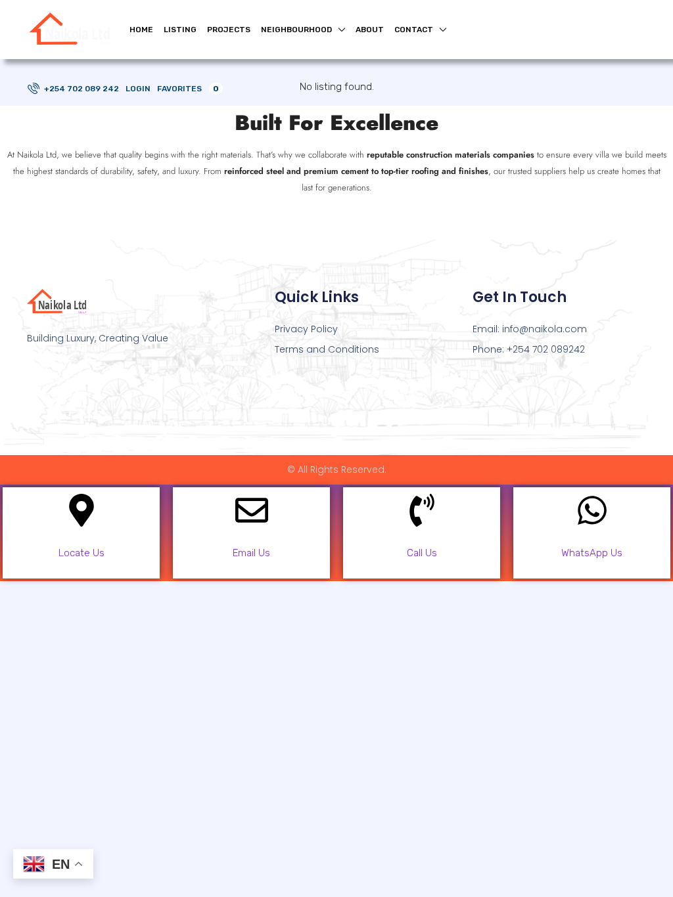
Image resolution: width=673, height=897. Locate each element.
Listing (180, 29)
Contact (413, 29)
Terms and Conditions (327, 349)
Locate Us (81, 553)
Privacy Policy (306, 329)
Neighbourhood (296, 29)
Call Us (422, 553)
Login (138, 88)
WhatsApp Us (591, 553)
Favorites (188, 88)
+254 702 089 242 (80, 88)
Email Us (251, 553)
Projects (228, 29)
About (370, 29)
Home (141, 29)
